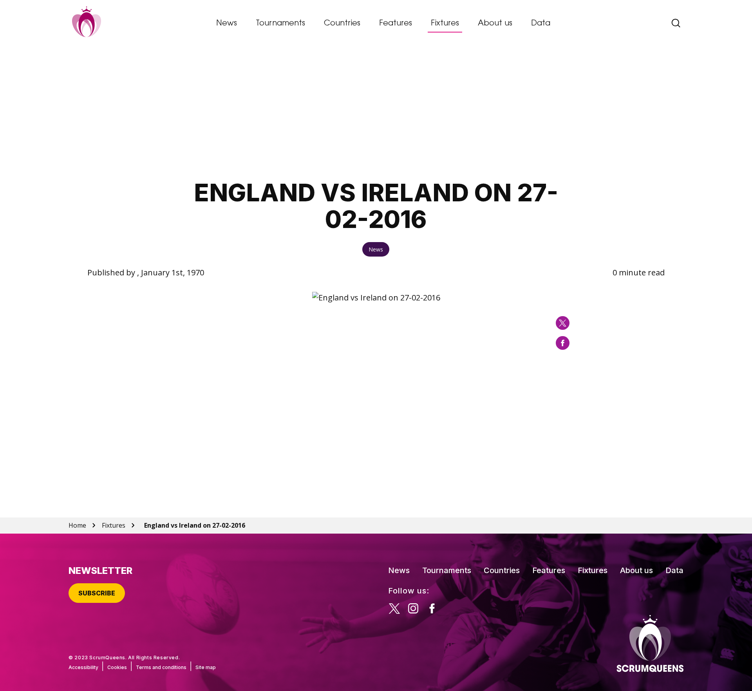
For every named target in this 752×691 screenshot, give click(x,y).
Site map (205, 667)
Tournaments (280, 23)
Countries (342, 23)
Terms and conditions (161, 667)
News (226, 23)
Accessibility (83, 667)
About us (495, 23)
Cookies (117, 667)
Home (77, 525)
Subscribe (96, 593)
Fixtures (445, 23)
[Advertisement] (376, 112)
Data (540, 23)
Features (395, 23)
